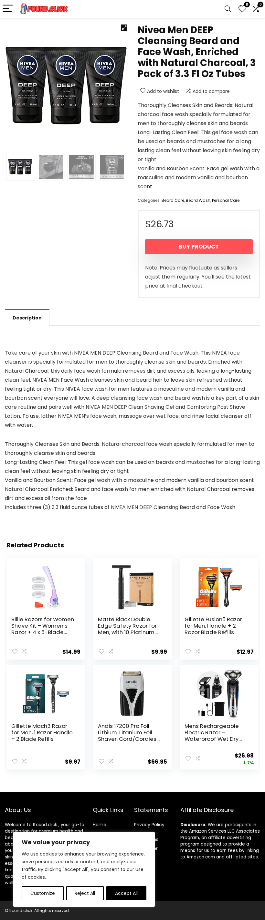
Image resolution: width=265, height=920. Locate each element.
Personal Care (225, 200)
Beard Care (173, 200)
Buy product (199, 246)
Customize (42, 893)
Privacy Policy (149, 824)
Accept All (126, 893)
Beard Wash (198, 200)
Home (99, 824)
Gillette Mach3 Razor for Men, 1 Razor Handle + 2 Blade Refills (42, 732)
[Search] (228, 8)
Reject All (85, 893)
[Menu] (8, 8)
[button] (124, 27)
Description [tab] (27, 318)
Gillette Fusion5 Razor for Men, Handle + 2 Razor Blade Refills (213, 625)
